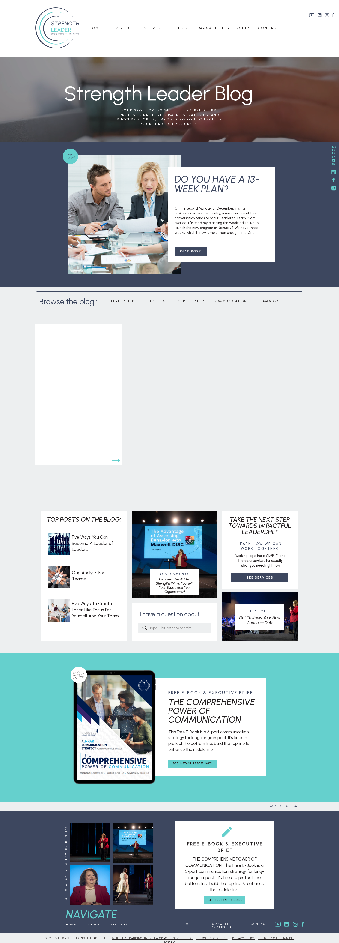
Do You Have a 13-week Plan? (217, 184)
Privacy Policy (243, 938)
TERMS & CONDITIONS (212, 938)
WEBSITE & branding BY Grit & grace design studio (152, 938)
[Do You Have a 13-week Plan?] (124, 214)
